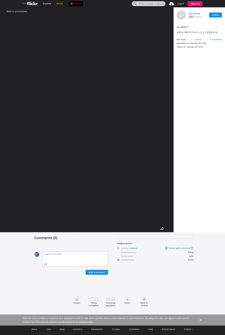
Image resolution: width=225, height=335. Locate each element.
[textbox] (152, 3)
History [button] (133, 248)
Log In (181, 3)
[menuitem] (76, 3)
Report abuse (168, 329)
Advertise (77, 329)
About (34, 329)
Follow (215, 15)
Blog (62, 329)
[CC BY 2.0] (166, 248)
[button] (192, 248)
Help (150, 329)
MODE (59, 3)
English (187, 329)
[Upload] (171, 3)
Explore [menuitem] (47, 3)
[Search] (134, 3)
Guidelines (134, 329)
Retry (77, 235)
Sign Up (195, 3)
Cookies (116, 329)
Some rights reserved (179, 248)
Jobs (48, 329)
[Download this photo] (169, 228)
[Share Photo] (162, 228)
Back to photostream (17, 11)
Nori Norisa (194, 14)
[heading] (30, 3)
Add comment (97, 272)
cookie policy (86, 321)
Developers (97, 329)
